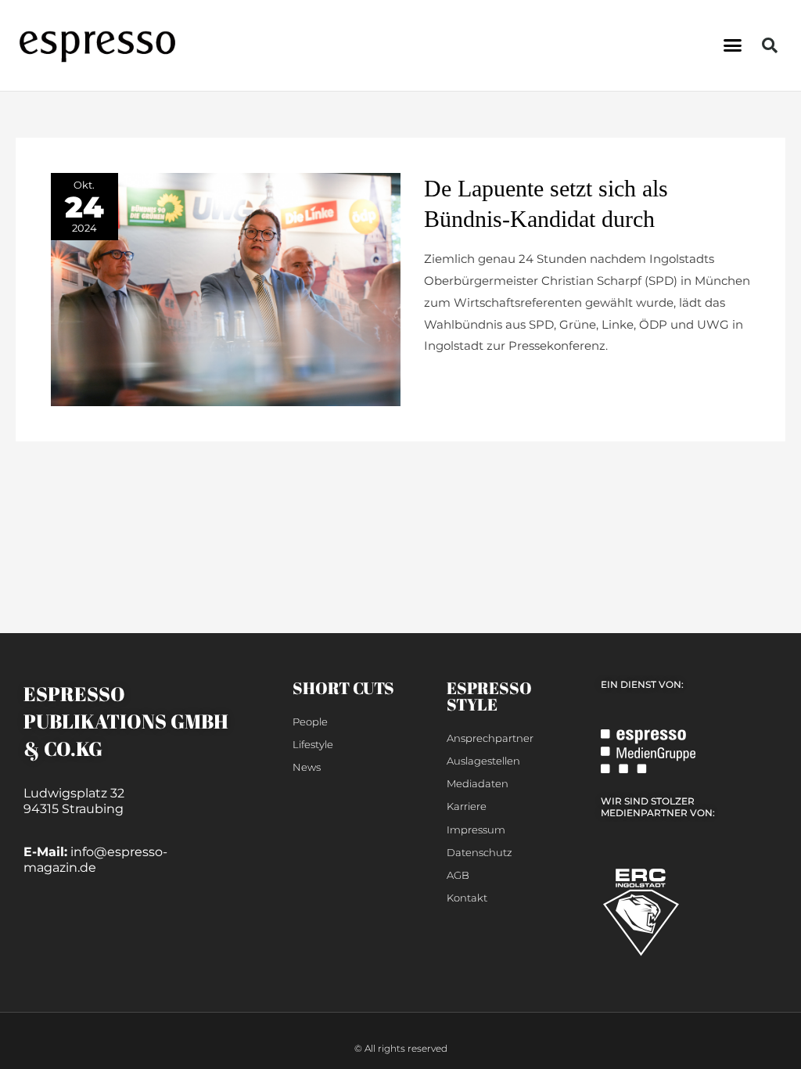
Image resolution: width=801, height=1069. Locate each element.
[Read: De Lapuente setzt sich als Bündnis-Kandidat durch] (225, 288)
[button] (732, 45)
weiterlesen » (462, 384)
